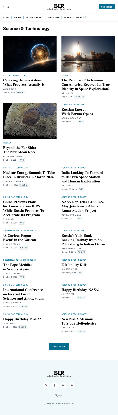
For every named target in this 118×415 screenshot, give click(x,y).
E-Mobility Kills (74, 264)
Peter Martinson (12, 156)
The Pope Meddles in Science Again (17, 267)
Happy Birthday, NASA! (80, 289)
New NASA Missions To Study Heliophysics (78, 321)
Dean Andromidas (71, 118)
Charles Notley (12, 303)
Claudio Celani (11, 244)
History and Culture (15, 75)
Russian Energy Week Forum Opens (77, 111)
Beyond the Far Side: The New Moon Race (19, 149)
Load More (59, 346)
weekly (7, 143)
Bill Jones (67, 93)
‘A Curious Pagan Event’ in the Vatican (19, 237)
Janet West (67, 294)
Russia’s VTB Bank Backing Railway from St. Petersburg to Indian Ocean (83, 240)
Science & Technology (74, 104)
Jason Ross (9, 89)
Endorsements (34, 17)
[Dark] (4, 6)
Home (6, 17)
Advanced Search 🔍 (75, 17)
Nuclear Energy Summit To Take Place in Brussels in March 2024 (29, 174)
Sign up (59, 395)
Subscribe (106, 6)
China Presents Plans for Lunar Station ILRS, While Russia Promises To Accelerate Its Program (23, 208)
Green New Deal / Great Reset (19, 230)
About (17, 17)
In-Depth (66, 75)
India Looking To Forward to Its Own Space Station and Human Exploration (82, 177)
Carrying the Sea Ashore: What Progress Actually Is (23, 82)
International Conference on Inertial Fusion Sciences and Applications (23, 294)
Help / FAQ (53, 17)
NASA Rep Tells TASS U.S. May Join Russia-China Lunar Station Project (82, 206)
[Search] (8, 7)
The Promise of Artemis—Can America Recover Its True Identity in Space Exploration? (85, 84)
